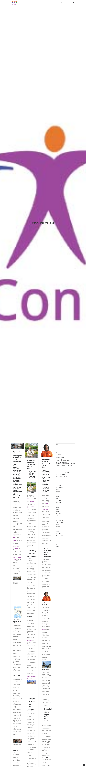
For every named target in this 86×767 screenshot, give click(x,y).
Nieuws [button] (38, 2)
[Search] (65, 465)
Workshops (51, 2)
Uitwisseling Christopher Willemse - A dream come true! (17, 477)
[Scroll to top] (84, 764)
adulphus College (31, 534)
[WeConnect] (14, 3)
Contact (69, 2)
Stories (57, 2)
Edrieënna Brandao (46, 511)
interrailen (16, 667)
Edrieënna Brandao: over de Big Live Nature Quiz (46, 483)
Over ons (63, 2)
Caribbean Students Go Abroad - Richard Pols (31, 485)
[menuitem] (38, 3)
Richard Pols (29, 518)
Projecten (44, 2)
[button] (73, 3)
